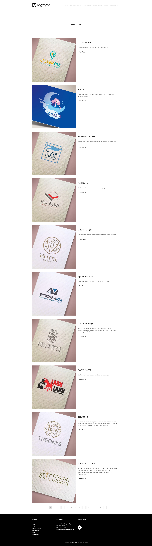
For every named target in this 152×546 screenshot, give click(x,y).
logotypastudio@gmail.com (66, 529)
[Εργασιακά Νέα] (54, 294)
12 (96, 507)
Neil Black (83, 183)
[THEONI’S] (54, 434)
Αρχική (34, 524)
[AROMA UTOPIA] (54, 481)
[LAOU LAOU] (54, 387)
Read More (82, 52)
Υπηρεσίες (35, 526)
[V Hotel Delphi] (54, 247)
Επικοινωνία (35, 534)
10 (88, 507)
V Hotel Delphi (85, 230)
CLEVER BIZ (84, 43)
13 (100, 507)
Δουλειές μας (35, 530)
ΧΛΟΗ (81, 89)
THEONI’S (83, 417)
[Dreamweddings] (54, 340)
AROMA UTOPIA (86, 464)
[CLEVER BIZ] (54, 60)
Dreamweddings (85, 323)
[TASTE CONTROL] (54, 153)
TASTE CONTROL (87, 136)
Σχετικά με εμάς (36, 528)
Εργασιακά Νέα (85, 276)
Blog (33, 532)
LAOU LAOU (84, 370)
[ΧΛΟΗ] (54, 106)
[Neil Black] (54, 200)
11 (92, 507)
